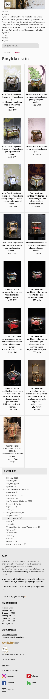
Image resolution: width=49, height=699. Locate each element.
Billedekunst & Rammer (16, 489)
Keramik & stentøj (27, 22)
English (5, 40)
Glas (43, 22)
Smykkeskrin (34, 24)
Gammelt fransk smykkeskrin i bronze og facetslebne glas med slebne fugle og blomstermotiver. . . (37, 198)
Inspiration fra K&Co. (34, 30)
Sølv (41, 24)
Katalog (5, 14)
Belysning (20, 17)
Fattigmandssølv (9, 24)
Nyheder (5, 17)
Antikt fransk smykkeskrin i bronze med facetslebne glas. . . (36, 149)
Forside (5, 11)
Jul (10, 30)
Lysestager (14, 19)
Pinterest (34, 676)
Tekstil (4, 27)
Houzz (33, 683)
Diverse (5, 30)
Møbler (13, 17)
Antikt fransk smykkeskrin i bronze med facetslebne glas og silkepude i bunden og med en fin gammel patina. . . (12, 198)
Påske (14, 30)
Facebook (10, 683)
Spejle (27, 17)
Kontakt (5, 38)
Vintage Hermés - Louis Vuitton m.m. (23, 27)
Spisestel (36, 19)
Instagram (10, 676)
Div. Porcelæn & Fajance (17, 501)
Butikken (5, 35)
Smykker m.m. (22, 24)
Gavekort (21, 30)
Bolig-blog (10, 689)
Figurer (38, 22)
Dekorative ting (25, 19)
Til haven (42, 27)
